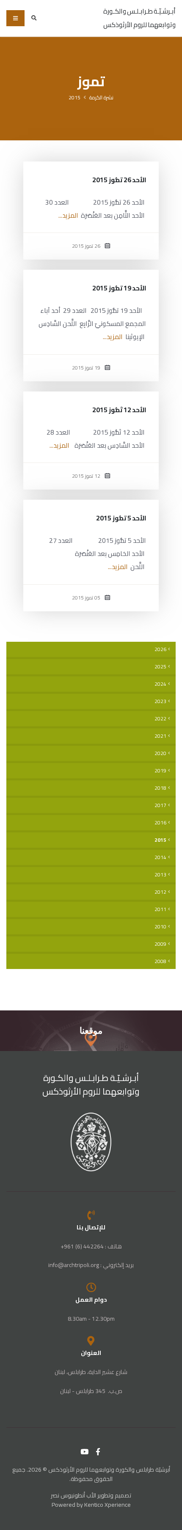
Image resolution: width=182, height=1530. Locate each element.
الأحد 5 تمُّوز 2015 (121, 518)
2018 (160, 788)
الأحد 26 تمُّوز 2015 (119, 180)
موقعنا (91, 1030)
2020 (160, 753)
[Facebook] (98, 1452)
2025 (160, 666)
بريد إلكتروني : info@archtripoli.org (91, 1264)
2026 (160, 649)
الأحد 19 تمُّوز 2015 (119, 288)
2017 (160, 805)
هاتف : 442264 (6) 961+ (91, 1246)
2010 (160, 926)
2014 (160, 857)
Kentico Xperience (107, 1504)
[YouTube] (85, 1452)
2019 (160, 770)
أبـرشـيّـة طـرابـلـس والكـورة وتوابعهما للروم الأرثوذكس (91, 1085)
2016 (160, 822)
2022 (160, 718)
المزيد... (68, 215)
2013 (160, 874)
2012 (160, 892)
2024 (160, 684)
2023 (160, 701)
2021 (160, 736)
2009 (160, 944)
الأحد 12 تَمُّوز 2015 (119, 410)
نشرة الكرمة (101, 97)
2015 (74, 97)
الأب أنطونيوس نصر (73, 1495)
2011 (160, 909)
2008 (160, 961)
